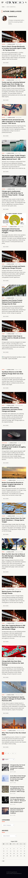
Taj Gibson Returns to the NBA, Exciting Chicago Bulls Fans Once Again (12, 373)
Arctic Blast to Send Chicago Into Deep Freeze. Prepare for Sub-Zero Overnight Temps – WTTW (18, 778)
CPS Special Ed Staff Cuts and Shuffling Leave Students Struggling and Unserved (14, 447)
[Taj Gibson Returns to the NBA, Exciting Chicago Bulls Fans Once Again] (14, 362)
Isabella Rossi (12, 16)
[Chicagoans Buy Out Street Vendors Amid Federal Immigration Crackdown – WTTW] (5, 767)
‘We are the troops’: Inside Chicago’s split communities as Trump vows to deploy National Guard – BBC (14, 157)
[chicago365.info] (15, 2)
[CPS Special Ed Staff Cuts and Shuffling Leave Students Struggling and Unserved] (14, 435)
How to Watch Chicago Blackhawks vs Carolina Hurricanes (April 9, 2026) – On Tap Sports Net (14, 48)
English (6, 759)
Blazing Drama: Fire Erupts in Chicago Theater (11, 592)
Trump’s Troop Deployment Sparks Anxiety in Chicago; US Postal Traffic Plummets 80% (13, 698)
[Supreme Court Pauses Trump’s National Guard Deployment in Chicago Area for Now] (14, 290)
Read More (5, 62)
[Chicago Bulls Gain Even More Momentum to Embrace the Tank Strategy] (14, 651)
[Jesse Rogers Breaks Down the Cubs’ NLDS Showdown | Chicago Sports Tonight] (14, 508)
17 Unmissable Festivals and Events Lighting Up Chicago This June (13, 267)
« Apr (3, 861)
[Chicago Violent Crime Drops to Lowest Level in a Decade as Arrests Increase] (14, 326)
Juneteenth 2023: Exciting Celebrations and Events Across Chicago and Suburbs (12, 409)
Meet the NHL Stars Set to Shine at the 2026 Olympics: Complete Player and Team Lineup (13, 556)
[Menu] (2, 2)
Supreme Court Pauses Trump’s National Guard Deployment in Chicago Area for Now (12, 302)
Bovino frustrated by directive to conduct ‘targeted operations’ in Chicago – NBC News (12, 484)
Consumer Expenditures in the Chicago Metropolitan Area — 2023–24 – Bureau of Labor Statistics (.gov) (18, 800)
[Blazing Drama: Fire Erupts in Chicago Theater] (14, 581)
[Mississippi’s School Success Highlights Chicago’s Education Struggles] (14, 219)
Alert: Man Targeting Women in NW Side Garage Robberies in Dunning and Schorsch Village (13, 627)
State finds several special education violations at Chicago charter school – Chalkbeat (17, 811)
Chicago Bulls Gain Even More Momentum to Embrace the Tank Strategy (13, 663)
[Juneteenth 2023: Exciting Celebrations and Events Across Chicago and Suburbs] (14, 398)
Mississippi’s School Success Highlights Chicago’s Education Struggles (12, 230)
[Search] (26, 2)
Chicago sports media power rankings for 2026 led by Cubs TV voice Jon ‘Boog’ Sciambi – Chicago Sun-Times (13, 194)
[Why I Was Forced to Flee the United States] (14, 723)
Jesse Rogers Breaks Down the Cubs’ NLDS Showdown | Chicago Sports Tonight (14, 520)
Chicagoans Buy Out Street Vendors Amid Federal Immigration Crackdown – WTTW (17, 767)
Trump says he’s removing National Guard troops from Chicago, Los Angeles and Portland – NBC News (13, 84)
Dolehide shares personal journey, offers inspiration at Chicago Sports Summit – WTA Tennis (13, 121)
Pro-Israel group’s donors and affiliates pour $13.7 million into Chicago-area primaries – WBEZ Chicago (17, 789)
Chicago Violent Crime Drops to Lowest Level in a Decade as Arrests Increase (13, 338)
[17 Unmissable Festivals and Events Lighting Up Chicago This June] (14, 256)
